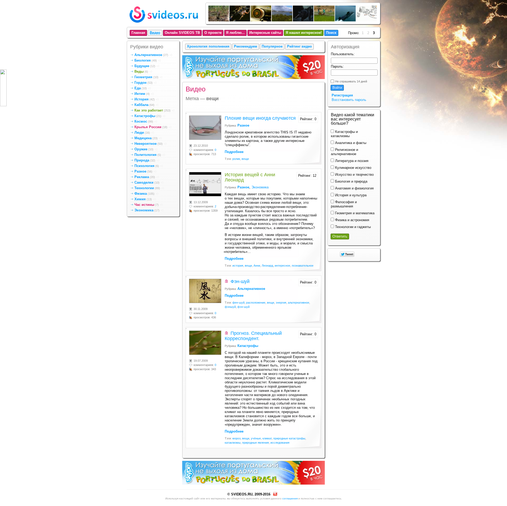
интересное (282, 265)
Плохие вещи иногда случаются (260, 118)
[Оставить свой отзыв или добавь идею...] (3, 87)
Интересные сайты (265, 33)
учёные (256, 438)
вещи (245, 158)
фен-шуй (238, 302)
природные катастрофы (289, 438)
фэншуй (230, 306)
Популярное (272, 46)
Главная (138, 33)
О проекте (213, 33)
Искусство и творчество (354, 175)
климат (267, 438)
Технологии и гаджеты (352, 227)
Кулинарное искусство (352, 168)
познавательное (302, 265)
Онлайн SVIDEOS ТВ (182, 33)
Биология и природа (350, 181)
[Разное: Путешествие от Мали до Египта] (324, 20)
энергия (281, 302)
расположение (255, 302)
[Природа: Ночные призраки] (303, 20)
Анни (256, 265)
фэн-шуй (243, 306)
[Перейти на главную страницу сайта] (164, 24)
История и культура (350, 195)
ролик (236, 158)
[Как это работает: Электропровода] (261, 20)
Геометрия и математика (354, 213)
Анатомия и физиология (354, 188)
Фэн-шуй (240, 281)
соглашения (290, 498)
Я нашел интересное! (304, 33)
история (237, 265)
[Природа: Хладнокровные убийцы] (218, 20)
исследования (279, 442)
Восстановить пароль (349, 100)
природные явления (255, 442)
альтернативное (298, 302)
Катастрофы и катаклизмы (344, 134)
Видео (155, 33)
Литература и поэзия (351, 161)
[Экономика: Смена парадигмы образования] (366, 20)
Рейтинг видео (299, 46)
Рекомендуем (245, 46)
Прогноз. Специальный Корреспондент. (253, 336)
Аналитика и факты (350, 143)
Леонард (267, 265)
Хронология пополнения (208, 46)
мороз (236, 438)
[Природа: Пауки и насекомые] (240, 20)
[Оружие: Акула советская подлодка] (345, 20)
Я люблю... (235, 33)
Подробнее (234, 152)
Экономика (260, 187)
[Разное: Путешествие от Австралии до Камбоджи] (282, 20)
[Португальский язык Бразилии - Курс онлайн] (253, 80)
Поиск (331, 33)
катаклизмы (233, 442)
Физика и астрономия (351, 220)
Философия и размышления (344, 204)
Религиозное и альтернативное (344, 152)
